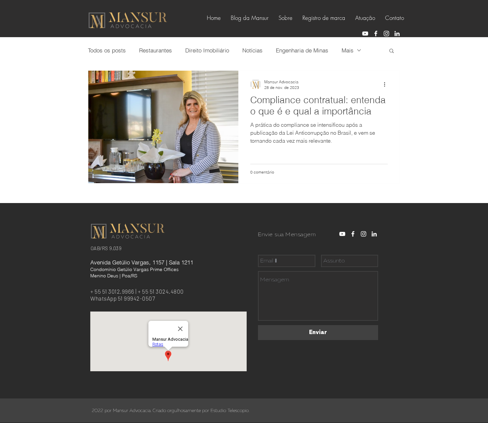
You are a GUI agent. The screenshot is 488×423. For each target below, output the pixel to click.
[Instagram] (386, 33)
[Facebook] (375, 33)
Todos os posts (107, 50)
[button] (391, 51)
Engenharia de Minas (302, 50)
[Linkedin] (397, 33)
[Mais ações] (387, 84)
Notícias (252, 50)
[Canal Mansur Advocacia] (365, 33)
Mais (348, 50)
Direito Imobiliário (207, 50)
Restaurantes (155, 50)
